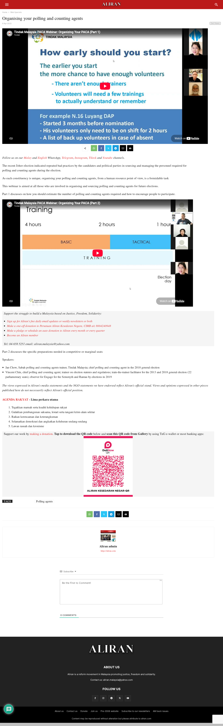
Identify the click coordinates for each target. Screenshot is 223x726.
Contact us (72, 711)
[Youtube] (128, 698)
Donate (84, 711)
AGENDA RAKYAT (15, 399)
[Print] (130, 148)
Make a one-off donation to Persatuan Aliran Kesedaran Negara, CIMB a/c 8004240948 (59, 326)
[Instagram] (103, 698)
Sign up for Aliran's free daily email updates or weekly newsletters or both (49, 321)
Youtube (107, 158)
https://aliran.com (108, 550)
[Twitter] (108, 148)
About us (59, 711)
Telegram (67, 158)
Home (4, 12)
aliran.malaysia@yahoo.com (118, 679)
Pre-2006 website (109, 711)
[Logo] (111, 658)
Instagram (81, 158)
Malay (28, 158)
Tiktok (92, 158)
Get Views (215, 23)
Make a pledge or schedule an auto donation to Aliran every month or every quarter (56, 330)
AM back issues (160, 711)
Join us (94, 711)
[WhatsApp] (94, 148)
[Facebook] (101, 148)
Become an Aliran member (22, 335)
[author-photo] (108, 541)
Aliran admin (108, 546)
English (42, 158)
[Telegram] (116, 148)
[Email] (123, 148)
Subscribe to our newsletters (136, 711)
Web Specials (16, 12)
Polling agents (44, 501)
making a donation (41, 434)
